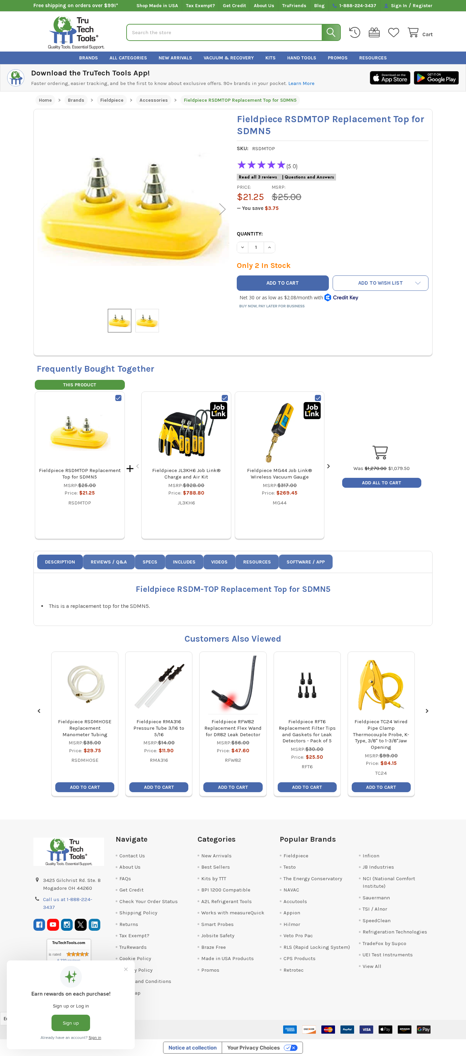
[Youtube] (53, 925)
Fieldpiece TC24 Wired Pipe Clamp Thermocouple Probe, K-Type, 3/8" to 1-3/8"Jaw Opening (381, 734)
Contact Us (132, 856)
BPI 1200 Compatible (225, 890)
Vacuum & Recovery (229, 58)
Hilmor (291, 924)
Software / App (306, 562)
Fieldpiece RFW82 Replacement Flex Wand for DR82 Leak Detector (233, 728)
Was (370, 468)
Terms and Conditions (145, 981)
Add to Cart (85, 787)
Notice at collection (193, 1047)
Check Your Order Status (148, 901)
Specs (150, 562)
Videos (219, 562)
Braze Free (213, 947)
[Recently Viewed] (356, 32)
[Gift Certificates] (375, 32)
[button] (380, 283)
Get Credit (234, 6)
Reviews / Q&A (109, 562)
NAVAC (291, 890)
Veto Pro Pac (298, 935)
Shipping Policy (138, 913)
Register (423, 6)
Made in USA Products (227, 958)
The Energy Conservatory (312, 878)
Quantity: (250, 234)
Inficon (371, 856)
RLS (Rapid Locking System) (316, 947)
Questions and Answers (309, 177)
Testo (289, 867)
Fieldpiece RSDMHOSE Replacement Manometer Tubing (85, 728)
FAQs (125, 878)
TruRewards (133, 947)
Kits (270, 58)
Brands (88, 58)
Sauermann (376, 898)
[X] (81, 925)
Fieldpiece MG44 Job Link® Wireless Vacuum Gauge (279, 473)
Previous (44, 209)
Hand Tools (301, 58)
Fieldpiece (295, 856)
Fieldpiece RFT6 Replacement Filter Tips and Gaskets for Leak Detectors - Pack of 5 (307, 731)
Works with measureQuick (232, 913)
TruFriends (294, 6)
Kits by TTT (213, 878)
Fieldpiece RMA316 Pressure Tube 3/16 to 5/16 (158, 728)
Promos (338, 58)
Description (60, 562)
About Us (264, 6)
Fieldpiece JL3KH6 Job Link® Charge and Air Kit (186, 473)
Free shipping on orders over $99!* (75, 5)
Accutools (295, 901)
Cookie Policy (135, 958)
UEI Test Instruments (388, 955)
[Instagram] (67, 925)
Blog (319, 6)
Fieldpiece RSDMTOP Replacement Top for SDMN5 (80, 473)
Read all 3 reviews (258, 177)
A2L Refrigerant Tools (226, 901)
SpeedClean (377, 920)
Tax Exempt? (200, 6)
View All (372, 966)
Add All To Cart (381, 483)
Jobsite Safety (217, 935)
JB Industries (378, 867)
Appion (291, 913)
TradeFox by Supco (384, 943)
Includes (184, 562)
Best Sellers (215, 867)
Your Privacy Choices (253, 1047)
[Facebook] (39, 925)
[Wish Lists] (395, 32)
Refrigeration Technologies (395, 932)
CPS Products (299, 958)
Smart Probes (217, 924)
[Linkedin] (95, 925)
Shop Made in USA (157, 6)
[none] (134, 209)
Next (222, 209)
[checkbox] (118, 398)
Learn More (301, 83)
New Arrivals (175, 58)
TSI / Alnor (375, 909)
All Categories (128, 58)
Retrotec (293, 970)
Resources (373, 58)
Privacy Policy (135, 970)
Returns (128, 924)
